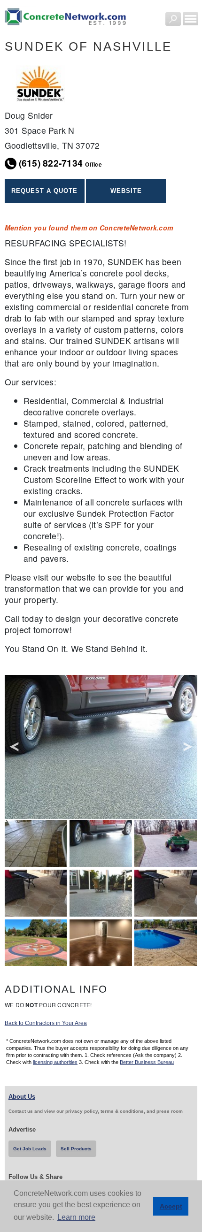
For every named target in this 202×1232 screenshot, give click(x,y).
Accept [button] (171, 1206)
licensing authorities (55, 1062)
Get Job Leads (30, 1148)
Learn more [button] (76, 1217)
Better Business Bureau (147, 1062)
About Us (21, 1096)
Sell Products (76, 1148)
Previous (14, 747)
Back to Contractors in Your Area (46, 1023)
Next (188, 747)
